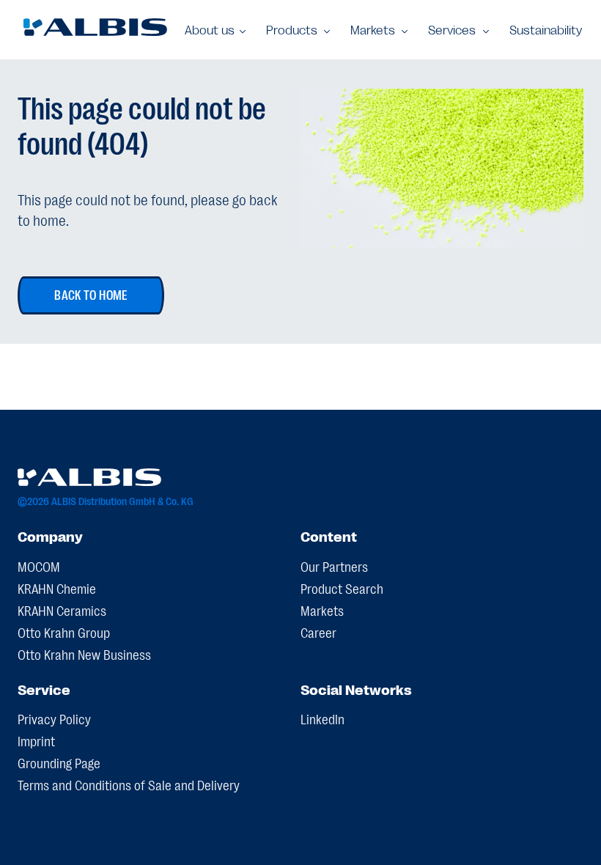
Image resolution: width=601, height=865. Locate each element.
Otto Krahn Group (64, 632)
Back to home (90, 294)
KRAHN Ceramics (62, 610)
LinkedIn (322, 718)
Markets (322, 610)
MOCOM (39, 566)
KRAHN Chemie (57, 588)
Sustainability (545, 30)
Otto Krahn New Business (84, 654)
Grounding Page (59, 762)
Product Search (341, 588)
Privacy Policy (54, 718)
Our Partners (334, 566)
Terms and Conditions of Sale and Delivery (129, 784)
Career (318, 632)
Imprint (36, 740)
